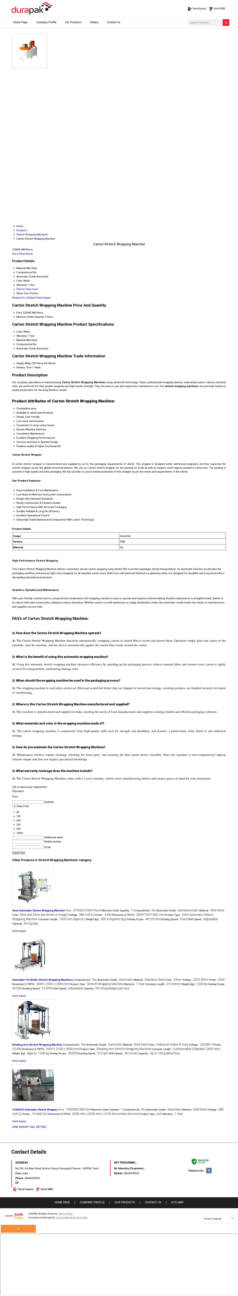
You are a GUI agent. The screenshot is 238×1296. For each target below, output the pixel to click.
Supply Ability (23, 363)
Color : (40, 914)
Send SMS (219, 8)
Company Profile (46, 22)
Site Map (177, 1202)
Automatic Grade (26, 348)
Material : (211, 910)
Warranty (21, 335)
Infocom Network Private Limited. (72, 1217)
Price (19, 312)
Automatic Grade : (177, 910)
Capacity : (25, 923)
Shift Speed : (203, 919)
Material (20, 340)
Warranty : (134, 984)
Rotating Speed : (174, 919)
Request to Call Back (24, 297)
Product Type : (96, 984)
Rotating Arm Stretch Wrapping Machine (37, 1044)
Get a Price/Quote (22, 253)
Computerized (24, 344)
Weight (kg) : (106, 919)
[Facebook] (209, 1173)
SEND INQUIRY (20, 1126)
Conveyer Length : (61, 919)
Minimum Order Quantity (30, 316)
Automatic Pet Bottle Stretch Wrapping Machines (42, 979)
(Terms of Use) (65, 1214)
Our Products (73, 22)
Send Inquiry (199, 8)
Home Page (20, 22)
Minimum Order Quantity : (117, 910)
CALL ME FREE (37, 1126)
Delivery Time (24, 367)
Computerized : (144, 910)
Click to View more (27, 289)
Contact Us (113, 22)
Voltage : (81, 914)
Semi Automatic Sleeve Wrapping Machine (38, 910)
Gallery (94, 22)
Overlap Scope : (143, 919)
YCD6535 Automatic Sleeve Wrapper (35, 1109)
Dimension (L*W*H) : (138, 914)
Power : (103, 914)
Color (19, 331)
